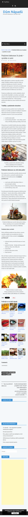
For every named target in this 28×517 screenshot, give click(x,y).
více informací (18, 511)
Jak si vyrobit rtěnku (4, 328)
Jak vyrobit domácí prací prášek (4, 344)
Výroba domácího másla (13, 357)
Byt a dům (8, 50)
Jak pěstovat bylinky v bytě (4, 357)
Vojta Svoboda (13, 60)
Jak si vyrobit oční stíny (21, 312)
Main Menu (6, 44)
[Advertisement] (14, 30)
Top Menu (6, 2)
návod (9, 374)
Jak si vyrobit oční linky (13, 328)
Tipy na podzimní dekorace (5, 312)
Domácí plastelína (7, 431)
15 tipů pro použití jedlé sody (20, 344)
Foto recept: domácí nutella (10, 442)
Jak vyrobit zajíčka (20, 357)
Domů (3, 50)
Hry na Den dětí (13, 342)
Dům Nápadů (13, 12)
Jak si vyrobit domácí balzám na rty (21, 329)
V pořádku (15, 513)
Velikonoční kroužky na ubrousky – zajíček (12, 314)
